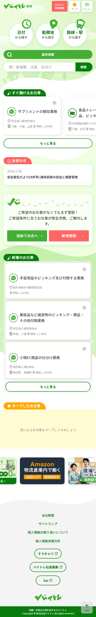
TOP (86, 610)
